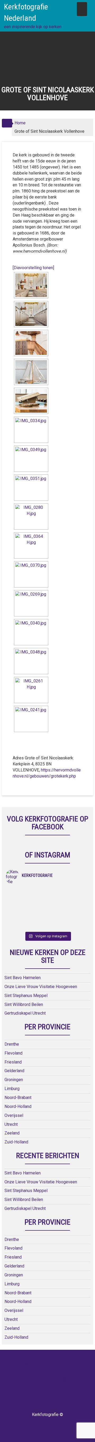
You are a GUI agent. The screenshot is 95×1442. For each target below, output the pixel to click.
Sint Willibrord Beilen (23, 1004)
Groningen (13, 1079)
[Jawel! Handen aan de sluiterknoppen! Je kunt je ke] (26, 905)
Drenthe (11, 1044)
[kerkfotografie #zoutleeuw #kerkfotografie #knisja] (26, 891)
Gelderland (14, 1070)
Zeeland (12, 1133)
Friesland (13, 1062)
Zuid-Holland (16, 1141)
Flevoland (13, 1053)
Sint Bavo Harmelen (22, 977)
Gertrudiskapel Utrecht (25, 1013)
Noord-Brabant (17, 1097)
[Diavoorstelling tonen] (33, 267)
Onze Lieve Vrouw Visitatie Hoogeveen (40, 986)
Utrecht (11, 1124)
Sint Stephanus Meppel (26, 995)
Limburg (12, 1088)
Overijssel (13, 1115)
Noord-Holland (17, 1106)
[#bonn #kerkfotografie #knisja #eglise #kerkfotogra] (68, 905)
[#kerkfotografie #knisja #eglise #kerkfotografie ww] (68, 919)
